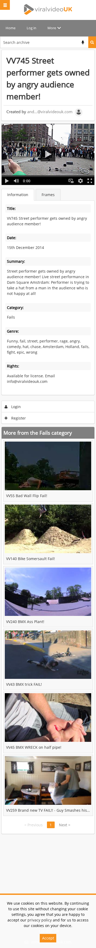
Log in (31, 28)
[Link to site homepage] (48, 9)
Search (92, 42)
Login (15, 406)
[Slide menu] (5, 5)
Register (18, 418)
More (51, 28)
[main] (48, 442)
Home (10, 28)
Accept (48, 938)
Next (64, 824)
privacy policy (39, 919)
